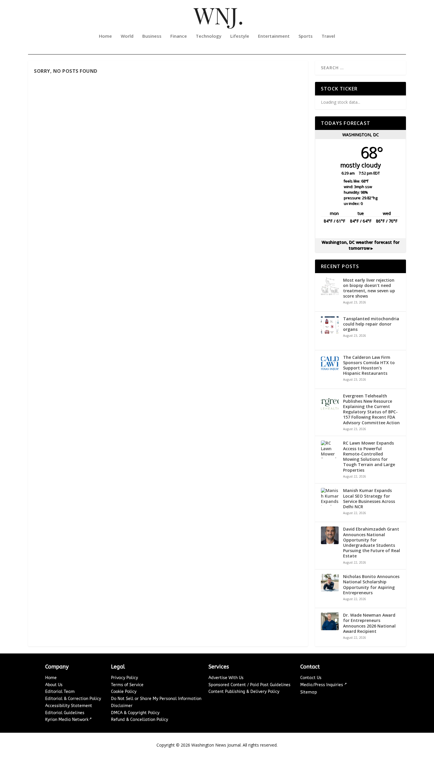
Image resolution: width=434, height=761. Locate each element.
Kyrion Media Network (67, 719)
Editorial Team (60, 691)
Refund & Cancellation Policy (139, 719)
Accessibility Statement (68, 705)
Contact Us (311, 677)
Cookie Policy (123, 691)
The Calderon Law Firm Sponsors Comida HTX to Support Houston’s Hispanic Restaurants (369, 365)
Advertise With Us (226, 677)
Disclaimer (122, 705)
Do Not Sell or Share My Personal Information (156, 698)
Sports (305, 36)
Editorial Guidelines (64, 712)
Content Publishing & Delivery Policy (243, 691)
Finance (178, 36)
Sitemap (308, 692)
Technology (208, 36)
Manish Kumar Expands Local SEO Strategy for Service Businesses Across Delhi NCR (369, 498)
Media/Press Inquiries (322, 684)
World (127, 36)
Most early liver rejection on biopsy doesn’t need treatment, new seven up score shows (369, 288)
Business (151, 36)
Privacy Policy (124, 677)
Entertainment (274, 36)
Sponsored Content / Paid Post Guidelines (249, 684)
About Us (54, 684)
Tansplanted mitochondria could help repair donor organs (371, 324)
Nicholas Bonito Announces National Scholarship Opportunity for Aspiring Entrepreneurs (371, 584)
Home (105, 36)
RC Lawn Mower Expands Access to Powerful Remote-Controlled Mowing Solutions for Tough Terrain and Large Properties (369, 456)
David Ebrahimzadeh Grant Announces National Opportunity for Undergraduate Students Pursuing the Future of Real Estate (371, 542)
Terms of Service (127, 684)
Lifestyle (239, 36)
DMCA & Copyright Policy (135, 712)
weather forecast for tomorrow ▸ (360, 245)
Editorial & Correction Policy (73, 698)
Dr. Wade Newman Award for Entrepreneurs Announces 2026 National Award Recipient (369, 623)
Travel (328, 36)
